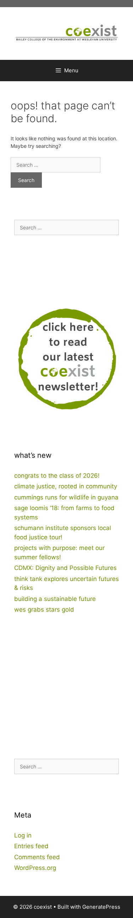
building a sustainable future (55, 598)
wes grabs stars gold (44, 609)
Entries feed (31, 846)
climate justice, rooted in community (65, 486)
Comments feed (37, 857)
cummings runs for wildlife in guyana (66, 497)
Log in (23, 835)
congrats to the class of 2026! (57, 475)
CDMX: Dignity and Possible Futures (65, 567)
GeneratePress (101, 906)
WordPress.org (35, 867)
